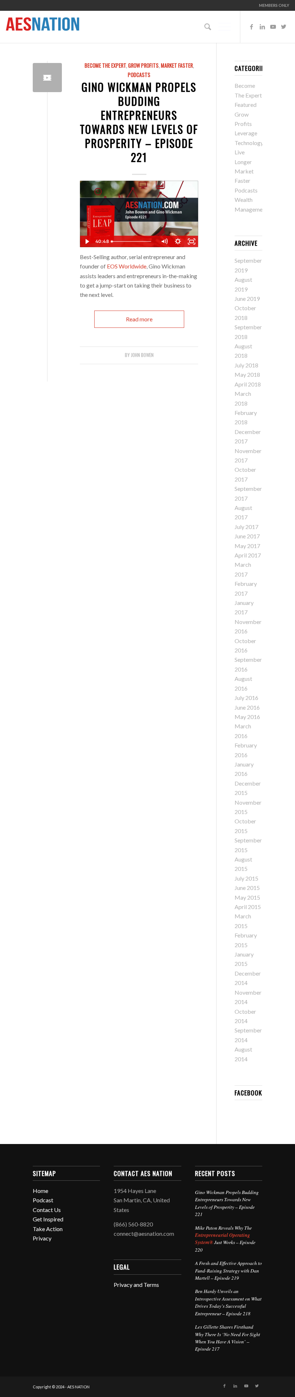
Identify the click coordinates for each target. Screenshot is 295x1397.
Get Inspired (48, 1219)
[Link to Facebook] (251, 26)
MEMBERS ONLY (274, 5)
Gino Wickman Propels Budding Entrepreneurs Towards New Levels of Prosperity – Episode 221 (139, 122)
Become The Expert (105, 65)
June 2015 (247, 887)
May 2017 (247, 545)
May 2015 (247, 897)
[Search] (204, 26)
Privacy (42, 1238)
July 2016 (246, 697)
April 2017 (248, 555)
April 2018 (248, 384)
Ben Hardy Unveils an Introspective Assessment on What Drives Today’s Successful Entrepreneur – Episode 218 (228, 1302)
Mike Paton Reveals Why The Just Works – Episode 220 (225, 1238)
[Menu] (221, 26)
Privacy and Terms (136, 1284)
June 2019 (247, 298)
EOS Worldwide (126, 266)
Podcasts (139, 74)
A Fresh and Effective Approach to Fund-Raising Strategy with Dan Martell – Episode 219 (228, 1270)
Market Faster (177, 65)
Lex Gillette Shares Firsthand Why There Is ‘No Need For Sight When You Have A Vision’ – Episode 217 (227, 1337)
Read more (139, 319)
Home (40, 1190)
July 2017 (246, 526)
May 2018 (247, 374)
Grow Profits (143, 65)
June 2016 (247, 707)
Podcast (43, 1200)
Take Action (48, 1228)
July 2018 (246, 365)
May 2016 (247, 716)
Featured (246, 104)
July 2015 (246, 878)
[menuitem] (272, 5)
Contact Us (47, 1209)
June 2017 (247, 536)
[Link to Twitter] (283, 26)
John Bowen (142, 355)
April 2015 (248, 906)
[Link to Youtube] (273, 26)
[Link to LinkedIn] (262, 26)
